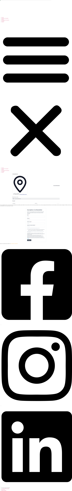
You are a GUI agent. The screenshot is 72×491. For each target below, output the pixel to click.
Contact (3, 172)
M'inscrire (29, 240)
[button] (36, 94)
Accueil (3, 17)
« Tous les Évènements (56, 185)
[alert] (36, 199)
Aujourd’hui (36, 203)
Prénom (28, 218)
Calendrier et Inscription (5, 18)
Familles (3, 19)
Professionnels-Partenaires (5, 170)
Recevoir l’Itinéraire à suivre (23, 194)
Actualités (3, 171)
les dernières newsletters (14, 243)
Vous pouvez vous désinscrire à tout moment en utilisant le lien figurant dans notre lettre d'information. (35, 231)
